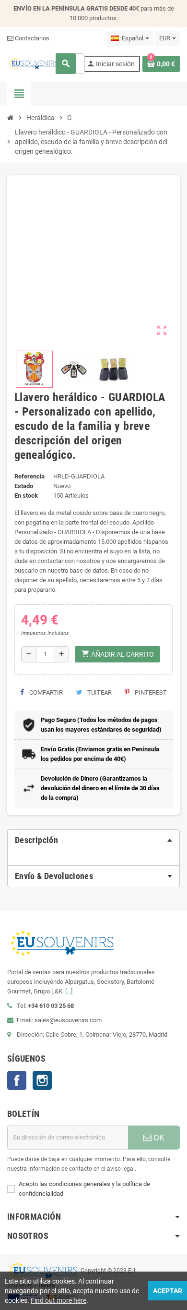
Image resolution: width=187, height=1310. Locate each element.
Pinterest (150, 692)
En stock (26, 495)
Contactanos (31, 38)
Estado (23, 486)
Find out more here (58, 1300)
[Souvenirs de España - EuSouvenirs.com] (33, 63)
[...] (68, 991)
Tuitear (99, 692)
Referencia (29, 476)
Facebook (16, 1080)
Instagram (42, 1080)
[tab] (93, 840)
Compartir (45, 692)
